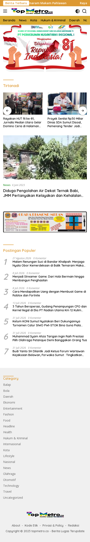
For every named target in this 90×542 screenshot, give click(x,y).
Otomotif (9, 480)
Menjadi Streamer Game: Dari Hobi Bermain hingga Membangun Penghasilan (48, 278)
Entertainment (12, 408)
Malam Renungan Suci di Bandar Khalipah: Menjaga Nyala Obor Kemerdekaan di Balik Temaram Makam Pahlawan (49, 263)
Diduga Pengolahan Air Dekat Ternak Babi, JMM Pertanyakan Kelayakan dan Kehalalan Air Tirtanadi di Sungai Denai (42, 195)
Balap (7, 385)
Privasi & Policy (52, 525)
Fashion (8, 414)
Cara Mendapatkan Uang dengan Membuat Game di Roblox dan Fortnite (49, 293)
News (6, 185)
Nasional (9, 462)
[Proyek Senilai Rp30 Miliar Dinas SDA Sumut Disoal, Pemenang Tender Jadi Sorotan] (67, 103)
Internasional (12, 444)
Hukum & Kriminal (15, 438)
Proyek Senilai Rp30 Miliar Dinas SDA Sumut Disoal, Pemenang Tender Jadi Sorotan (65, 122)
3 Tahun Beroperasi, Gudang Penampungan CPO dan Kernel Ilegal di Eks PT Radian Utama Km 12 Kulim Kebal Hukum (50, 308)
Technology (11, 486)
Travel (7, 491)
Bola (6, 391)
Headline (9, 426)
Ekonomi (9, 402)
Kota (6, 450)
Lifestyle (8, 456)
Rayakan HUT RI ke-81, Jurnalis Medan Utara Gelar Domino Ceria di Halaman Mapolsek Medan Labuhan (22, 122)
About (16, 525)
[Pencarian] (84, 11)
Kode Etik (31, 525)
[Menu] (6, 11)
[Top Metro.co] (31, 11)
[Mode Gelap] (77, 11)
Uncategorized (13, 498)
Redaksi (73, 525)
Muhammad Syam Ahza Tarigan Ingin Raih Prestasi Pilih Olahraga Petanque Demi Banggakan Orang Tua (50, 338)
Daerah (8, 396)
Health (7, 432)
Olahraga (9, 474)
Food (6, 420)
